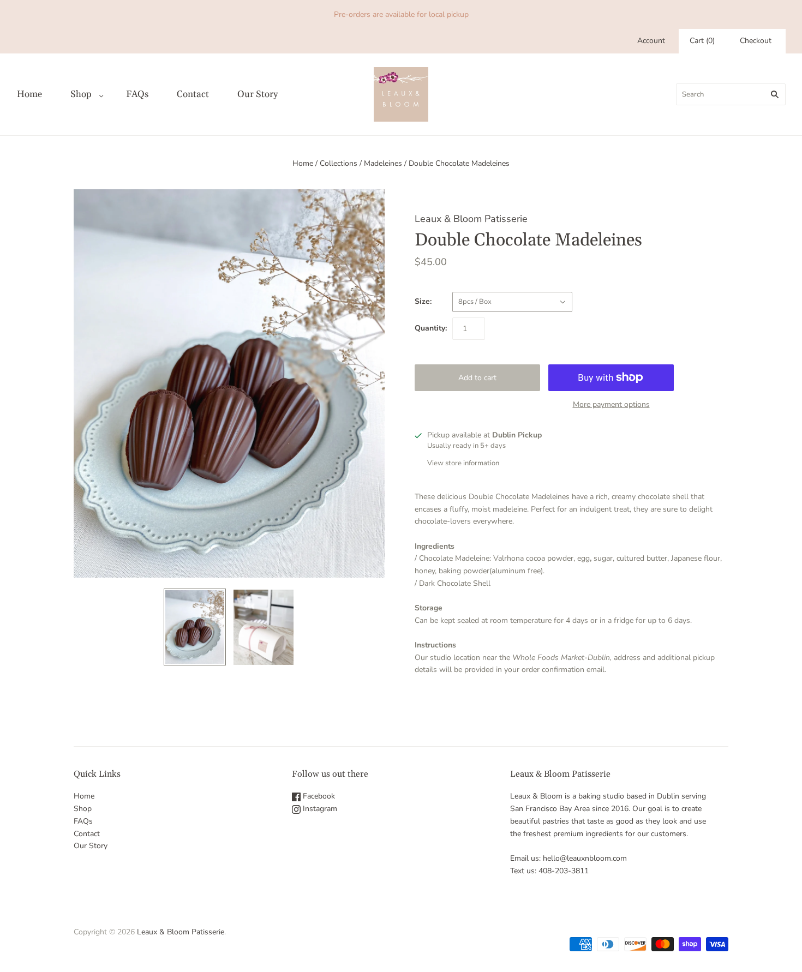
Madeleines (383, 163)
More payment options (611, 404)
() (702, 40)
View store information (463, 463)
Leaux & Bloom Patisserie (471, 218)
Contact (193, 94)
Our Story (257, 94)
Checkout (755, 40)
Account (651, 40)
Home (29, 94)
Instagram (319, 808)
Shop (81, 94)
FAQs (137, 94)
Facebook (318, 796)
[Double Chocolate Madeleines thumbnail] (195, 627)
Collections (338, 163)
